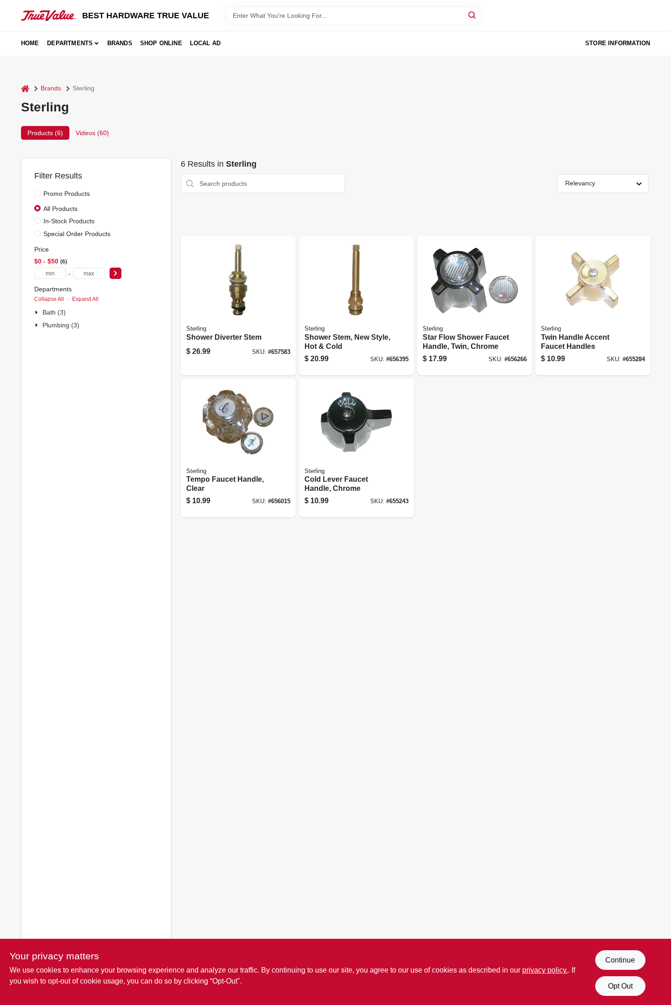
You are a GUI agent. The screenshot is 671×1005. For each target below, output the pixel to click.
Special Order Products (76, 234)
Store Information (617, 43)
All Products (60, 208)
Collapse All (49, 299)
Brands (119, 43)
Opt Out (620, 986)
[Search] (472, 14)
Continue (620, 960)
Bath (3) (54, 312)
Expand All (85, 299)
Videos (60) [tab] (92, 133)
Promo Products (66, 193)
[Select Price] (115, 273)
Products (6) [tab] (45, 133)
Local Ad (205, 43)
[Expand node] (37, 312)
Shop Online (161, 43)
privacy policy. (545, 970)
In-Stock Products (68, 221)
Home (30, 43)
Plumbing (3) (60, 325)
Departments (70, 43)
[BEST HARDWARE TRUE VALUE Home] (48, 15)
